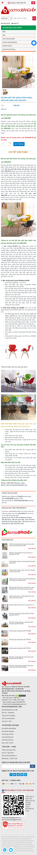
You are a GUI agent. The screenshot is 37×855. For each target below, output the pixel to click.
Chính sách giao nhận (9, 750)
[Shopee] (25, 774)
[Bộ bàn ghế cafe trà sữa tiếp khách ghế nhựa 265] (5, 564)
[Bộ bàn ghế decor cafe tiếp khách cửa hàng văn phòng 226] (5, 598)
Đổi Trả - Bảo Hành (8, 753)
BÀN (3, 32)
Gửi (32, 766)
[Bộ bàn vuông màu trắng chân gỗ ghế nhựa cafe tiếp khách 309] (5, 546)
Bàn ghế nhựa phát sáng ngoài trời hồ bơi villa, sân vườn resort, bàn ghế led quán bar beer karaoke (18, 851)
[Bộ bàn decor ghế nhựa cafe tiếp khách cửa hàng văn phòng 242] (5, 581)
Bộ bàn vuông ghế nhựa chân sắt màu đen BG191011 (21, 614)
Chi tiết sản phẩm (18, 152)
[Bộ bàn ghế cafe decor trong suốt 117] (5, 607)
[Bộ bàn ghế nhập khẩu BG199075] (5, 650)
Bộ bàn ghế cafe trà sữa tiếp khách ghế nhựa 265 (22, 562)
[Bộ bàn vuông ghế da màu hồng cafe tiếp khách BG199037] (5, 659)
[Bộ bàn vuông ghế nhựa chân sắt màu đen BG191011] (5, 616)
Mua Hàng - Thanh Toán (9, 758)
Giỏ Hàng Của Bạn (7, 740)
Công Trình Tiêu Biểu (8, 715)
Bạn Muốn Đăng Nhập (9, 728)
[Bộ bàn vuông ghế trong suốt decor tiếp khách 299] (5, 555)
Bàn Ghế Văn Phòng (8, 49)
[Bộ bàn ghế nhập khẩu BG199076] (5, 642)
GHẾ (3, 35)
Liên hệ (16, 105)
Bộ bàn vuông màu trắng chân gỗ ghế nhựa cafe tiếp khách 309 (21, 544)
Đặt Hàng (18, 144)
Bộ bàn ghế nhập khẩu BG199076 (20, 639)
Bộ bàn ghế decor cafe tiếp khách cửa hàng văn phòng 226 (21, 596)
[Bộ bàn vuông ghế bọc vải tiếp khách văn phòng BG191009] (5, 624)
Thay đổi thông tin (7, 737)
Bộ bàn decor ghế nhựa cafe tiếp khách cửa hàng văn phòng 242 (22, 579)
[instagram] (21, 774)
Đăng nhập (6, 23)
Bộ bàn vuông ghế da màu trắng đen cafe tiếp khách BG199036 (21, 666)
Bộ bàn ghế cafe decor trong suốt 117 (21, 605)
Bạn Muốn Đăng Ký (8, 731)
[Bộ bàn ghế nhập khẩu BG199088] (5, 633)
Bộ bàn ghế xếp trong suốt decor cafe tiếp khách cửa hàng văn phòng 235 (21, 588)
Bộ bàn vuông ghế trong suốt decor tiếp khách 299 (21, 553)
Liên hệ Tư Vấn (6, 721)
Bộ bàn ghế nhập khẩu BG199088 (20, 631)
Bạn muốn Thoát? (7, 743)
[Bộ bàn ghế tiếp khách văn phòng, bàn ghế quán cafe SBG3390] (18, 72)
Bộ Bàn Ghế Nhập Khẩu (9, 42)
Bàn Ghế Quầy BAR (8, 39)
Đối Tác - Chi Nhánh (8, 712)
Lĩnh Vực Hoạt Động (8, 718)
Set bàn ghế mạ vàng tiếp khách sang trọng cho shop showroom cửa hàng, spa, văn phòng (17, 845)
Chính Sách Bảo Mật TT (9, 755)
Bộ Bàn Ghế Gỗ (7, 46)
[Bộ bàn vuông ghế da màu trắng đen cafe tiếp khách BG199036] (5, 668)
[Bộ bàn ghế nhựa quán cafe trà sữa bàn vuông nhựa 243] (5, 572)
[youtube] (18, 774)
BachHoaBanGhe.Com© (9, 710)
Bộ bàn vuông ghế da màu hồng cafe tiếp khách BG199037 (21, 657)
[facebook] (11, 774)
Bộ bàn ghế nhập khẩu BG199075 (20, 648)
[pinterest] (14, 774)
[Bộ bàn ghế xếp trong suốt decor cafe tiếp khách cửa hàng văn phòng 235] (5, 590)
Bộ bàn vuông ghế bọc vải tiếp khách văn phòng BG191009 (21, 623)
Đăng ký (16, 23)
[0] (3, 3)
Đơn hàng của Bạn (8, 734)
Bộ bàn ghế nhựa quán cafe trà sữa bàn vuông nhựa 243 (22, 570)
